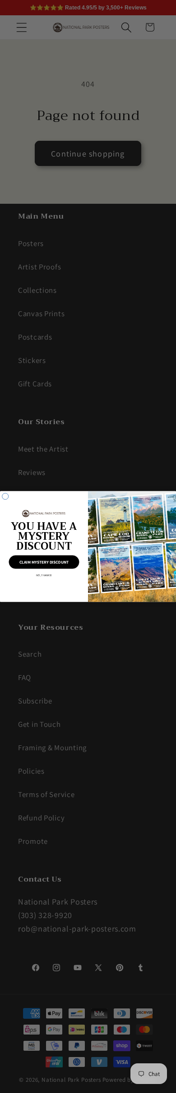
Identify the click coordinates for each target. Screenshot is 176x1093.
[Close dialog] (5, 496)
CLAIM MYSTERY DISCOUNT (44, 561)
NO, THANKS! (43, 575)
